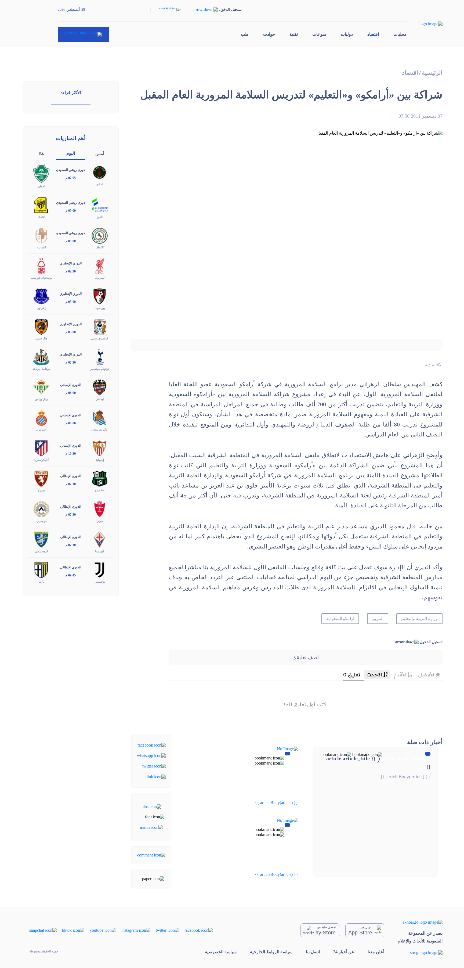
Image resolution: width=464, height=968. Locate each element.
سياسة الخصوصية (221, 951)
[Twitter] (154, 765)
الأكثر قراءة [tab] (70, 92)
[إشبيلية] (100, 448)
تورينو (41, 490)
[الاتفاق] (100, 235)
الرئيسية (432, 72)
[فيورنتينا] (100, 539)
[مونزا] (100, 508)
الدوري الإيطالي (70, 476)
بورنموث (100, 308)
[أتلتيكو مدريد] (41, 448)
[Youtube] (103, 930)
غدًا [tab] (41, 153)
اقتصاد (373, 34)
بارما (41, 581)
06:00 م (71, 393)
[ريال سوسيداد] (100, 417)
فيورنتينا (99, 551)
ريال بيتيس (41, 399)
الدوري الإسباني (70, 385)
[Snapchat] (43, 930)
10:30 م (71, 454)
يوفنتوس (100, 581)
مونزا (99, 520)
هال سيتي (41, 338)
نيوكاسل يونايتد (41, 368)
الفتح (100, 216)
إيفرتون (41, 308)
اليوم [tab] (70, 153)
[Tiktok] (73, 930)
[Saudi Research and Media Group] (420, 952)
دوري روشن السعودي (70, 170)
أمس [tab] (99, 153)
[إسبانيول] (41, 417)
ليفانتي (100, 399)
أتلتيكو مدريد (41, 459)
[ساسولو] (100, 478)
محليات (400, 34)
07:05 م (71, 178)
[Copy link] (156, 776)
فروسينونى (41, 551)
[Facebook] (151, 744)
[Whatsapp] (151, 755)
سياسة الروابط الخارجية (271, 951)
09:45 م (71, 575)
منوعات (319, 34)
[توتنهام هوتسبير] (100, 356)
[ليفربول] (100, 265)
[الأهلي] (41, 173)
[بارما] (41, 569)
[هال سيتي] (41, 326)
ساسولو (99, 490)
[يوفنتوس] (100, 569)
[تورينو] (41, 478)
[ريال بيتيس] (41, 387)
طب (245, 34)
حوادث (269, 34)
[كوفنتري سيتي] (100, 326)
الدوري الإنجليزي (71, 263)
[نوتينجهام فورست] (41, 265)
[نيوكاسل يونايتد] (41, 356)
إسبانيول (41, 429)
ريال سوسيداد (99, 429)
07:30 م (71, 362)
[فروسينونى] (41, 539)
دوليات (347, 34)
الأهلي (41, 186)
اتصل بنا (313, 951)
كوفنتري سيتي (99, 338)
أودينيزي (41, 520)
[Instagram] (135, 930)
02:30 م (71, 271)
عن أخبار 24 (343, 951)
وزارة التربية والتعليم (419, 618)
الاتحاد (41, 216)
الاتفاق (100, 247)
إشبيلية (100, 459)
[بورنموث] (100, 296)
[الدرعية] (41, 235)
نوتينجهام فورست (41, 277)
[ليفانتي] (100, 387)
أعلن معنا (376, 951)
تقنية (293, 34)
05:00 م (71, 302)
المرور (377, 618)
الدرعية (41, 247)
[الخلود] (100, 172)
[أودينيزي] (41, 508)
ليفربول (99, 277)
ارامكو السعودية (340, 618)
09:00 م (71, 211)
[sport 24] (83, 34)
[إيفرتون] (41, 296)
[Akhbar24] (420, 922)
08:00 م (71, 423)
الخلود (99, 184)
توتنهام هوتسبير (99, 368)
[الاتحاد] (41, 204)
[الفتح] (100, 204)
